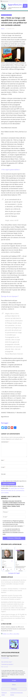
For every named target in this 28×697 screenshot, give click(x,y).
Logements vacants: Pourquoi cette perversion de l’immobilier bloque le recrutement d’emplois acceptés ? (11, 597)
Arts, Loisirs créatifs (6, 15)
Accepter (14, 680)
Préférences (14, 689)
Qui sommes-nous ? (6, 662)
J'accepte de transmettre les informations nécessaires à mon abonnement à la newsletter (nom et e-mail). (13, 531)
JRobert (3, 28)
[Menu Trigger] (25, 6)
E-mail (3, 467)
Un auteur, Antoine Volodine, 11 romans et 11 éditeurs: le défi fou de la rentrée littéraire (13, 590)
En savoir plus (5, 658)
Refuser (14, 684)
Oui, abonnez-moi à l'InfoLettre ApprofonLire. (15, 481)
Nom (3, 460)
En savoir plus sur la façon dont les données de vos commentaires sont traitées (12, 490)
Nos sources (4, 667)
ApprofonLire (15, 4)
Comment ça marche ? (7, 664)
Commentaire (5, 442)
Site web (3, 474)
